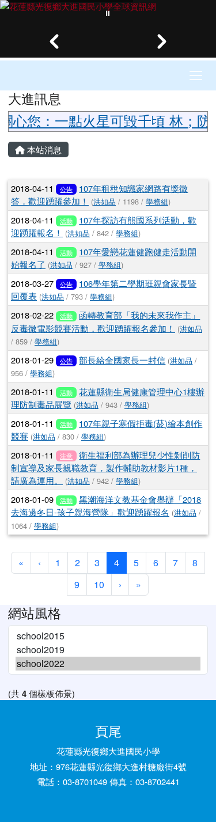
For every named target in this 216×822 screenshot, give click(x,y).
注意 (66, 455)
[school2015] (108, 636)
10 (99, 584)
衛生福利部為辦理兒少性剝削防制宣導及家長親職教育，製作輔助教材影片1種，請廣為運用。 (105, 467)
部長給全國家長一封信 (122, 360)
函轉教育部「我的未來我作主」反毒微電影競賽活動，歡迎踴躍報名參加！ (105, 321)
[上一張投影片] (54, 41)
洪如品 (104, 201)
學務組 (157, 201)
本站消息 (43, 149)
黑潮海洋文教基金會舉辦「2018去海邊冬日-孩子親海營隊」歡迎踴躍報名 (106, 505)
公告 (66, 189)
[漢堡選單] (196, 75)
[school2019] (108, 650)
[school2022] (108, 664)
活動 (66, 220)
